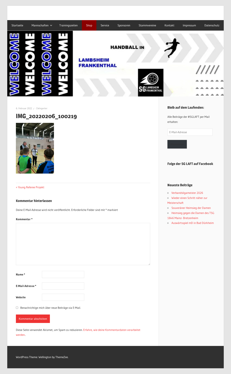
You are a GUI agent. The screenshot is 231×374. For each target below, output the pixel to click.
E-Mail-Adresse (26, 286)
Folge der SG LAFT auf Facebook (190, 164)
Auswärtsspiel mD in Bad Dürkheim (192, 223)
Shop (89, 25)
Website (21, 297)
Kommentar (24, 219)
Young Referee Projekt (31, 187)
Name (20, 274)
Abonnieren (177, 144)
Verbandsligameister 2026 (187, 193)
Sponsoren (124, 25)
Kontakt (169, 25)
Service (105, 25)
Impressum (189, 25)
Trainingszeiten (68, 25)
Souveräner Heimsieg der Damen (191, 208)
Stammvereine (147, 25)
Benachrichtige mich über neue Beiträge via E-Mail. (50, 307)
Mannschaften (40, 25)
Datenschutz (211, 25)
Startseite (17, 25)
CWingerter (41, 108)
